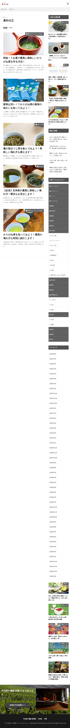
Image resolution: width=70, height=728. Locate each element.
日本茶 (53, 230)
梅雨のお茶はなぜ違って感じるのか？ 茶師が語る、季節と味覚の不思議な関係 (58, 169)
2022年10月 (53, 571)
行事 (52, 314)
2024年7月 (52, 472)
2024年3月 (52, 492)
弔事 (67, 65)
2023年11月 (53, 512)
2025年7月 (52, 413)
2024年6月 (52, 477)
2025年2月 (52, 438)
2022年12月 (53, 561)
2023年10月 (53, 517)
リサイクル (54, 201)
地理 (52, 221)
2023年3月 (52, 546)
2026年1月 (52, 388)
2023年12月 (53, 507)
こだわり (53, 300)
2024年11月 (53, 452)
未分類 (53, 280)
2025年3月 (52, 433)
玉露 (52, 270)
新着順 (5, 27)
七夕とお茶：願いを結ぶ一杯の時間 (58, 161)
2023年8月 (52, 527)
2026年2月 (52, 383)
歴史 (52, 285)
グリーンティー (56, 240)
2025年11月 (53, 398)
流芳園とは (54, 295)
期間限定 (40, 80)
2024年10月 (53, 458)
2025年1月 (52, 443)
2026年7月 (52, 359)
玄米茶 (41, 166)
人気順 (10, 27)
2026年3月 (52, 378)
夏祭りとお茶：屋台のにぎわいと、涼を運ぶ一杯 (58, 154)
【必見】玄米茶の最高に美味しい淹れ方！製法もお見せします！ (22, 192)
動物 (52, 216)
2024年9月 (52, 462)
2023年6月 (52, 537)
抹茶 (52, 250)
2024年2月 (52, 497)
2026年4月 (52, 374)
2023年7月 (52, 532)
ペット (53, 196)
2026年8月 (52, 354)
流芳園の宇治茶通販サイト (18, 705)
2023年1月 (52, 556)
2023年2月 (52, 551)
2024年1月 (52, 502)
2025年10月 (53, 403)
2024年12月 (53, 448)
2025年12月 (53, 393)
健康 (52, 206)
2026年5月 (52, 369)
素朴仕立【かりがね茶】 (35, 34)
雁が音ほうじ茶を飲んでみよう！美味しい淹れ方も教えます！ (22, 150)
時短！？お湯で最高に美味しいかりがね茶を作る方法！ (22, 59)
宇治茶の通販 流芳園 (29, 719)
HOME (5, 9)
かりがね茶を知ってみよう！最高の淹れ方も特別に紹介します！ (22, 236)
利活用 (53, 211)
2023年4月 (52, 541)
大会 (52, 305)
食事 (52, 334)
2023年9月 (52, 522)
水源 (52, 290)
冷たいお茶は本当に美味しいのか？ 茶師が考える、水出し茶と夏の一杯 (58, 139)
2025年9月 (52, 408)
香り (52, 339)
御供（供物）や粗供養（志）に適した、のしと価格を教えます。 (58, 79)
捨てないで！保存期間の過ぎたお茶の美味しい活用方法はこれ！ (58, 36)
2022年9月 (52, 576)
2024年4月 (52, 487)
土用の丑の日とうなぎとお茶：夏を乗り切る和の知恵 (57, 147)
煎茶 (52, 260)
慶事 (52, 324)
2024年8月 (52, 467)
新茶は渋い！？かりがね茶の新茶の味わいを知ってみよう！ (22, 106)
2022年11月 (53, 566)
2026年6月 (52, 364)
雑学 (52, 329)
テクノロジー (55, 186)
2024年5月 (52, 482)
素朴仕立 (11, 9)
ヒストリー (54, 191)
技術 (52, 225)
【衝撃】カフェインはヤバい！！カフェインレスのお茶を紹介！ (58, 58)
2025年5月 (52, 423)
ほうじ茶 (40, 124)
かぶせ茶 (53, 235)
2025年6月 (52, 418)
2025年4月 (52, 428)
